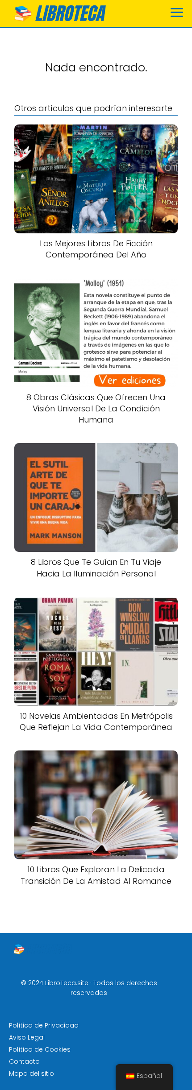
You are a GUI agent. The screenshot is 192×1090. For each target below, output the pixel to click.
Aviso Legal (27, 1037)
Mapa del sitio (31, 1073)
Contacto (24, 1061)
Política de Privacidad (44, 1025)
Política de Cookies (40, 1049)
